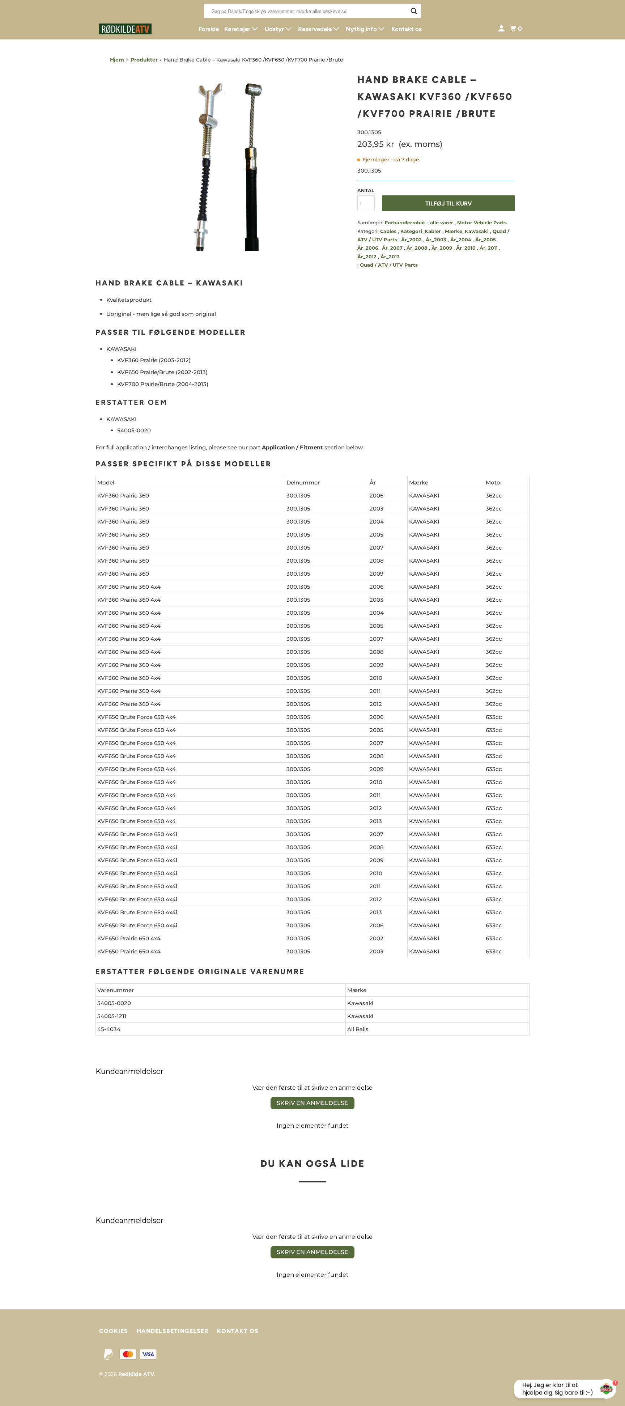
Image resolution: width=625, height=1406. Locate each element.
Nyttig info (362, 29)
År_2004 (461, 239)
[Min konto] (502, 29)
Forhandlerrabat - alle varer (420, 222)
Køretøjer (238, 29)
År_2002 (412, 239)
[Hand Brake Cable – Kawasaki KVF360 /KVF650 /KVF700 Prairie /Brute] (230, 160)
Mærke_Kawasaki (467, 231)
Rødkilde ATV (136, 1374)
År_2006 (368, 248)
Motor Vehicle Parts (482, 222)
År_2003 (437, 239)
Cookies (113, 1330)
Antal (365, 190)
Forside (209, 29)
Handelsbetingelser (172, 1330)
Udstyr (275, 29)
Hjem (117, 59)
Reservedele (315, 29)
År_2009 (442, 248)
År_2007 (393, 248)
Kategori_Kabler (421, 231)
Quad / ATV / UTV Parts (389, 265)
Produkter (144, 59)
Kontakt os (406, 29)
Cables (389, 231)
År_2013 (390, 256)
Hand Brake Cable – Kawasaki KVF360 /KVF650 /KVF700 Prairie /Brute (435, 96)
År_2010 (466, 248)
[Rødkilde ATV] (131, 29)
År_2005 (486, 239)
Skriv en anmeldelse (312, 1103)
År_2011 (489, 248)
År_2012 (367, 256)
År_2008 (418, 248)
